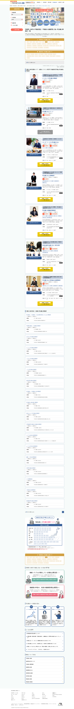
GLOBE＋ (33, 694)
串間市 (53, 557)
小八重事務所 (29, 479)
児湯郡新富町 (29, 43)
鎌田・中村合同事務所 (31, 457)
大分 (44, 539)
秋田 (42, 528)
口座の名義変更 (41, 54)
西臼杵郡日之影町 (52, 45)
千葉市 (46, 543)
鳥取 (42, 537)
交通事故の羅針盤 (44, 698)
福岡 (34, 539)
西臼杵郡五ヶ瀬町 (58, 45)
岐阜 (39, 533)
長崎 (39, 539)
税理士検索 (49, 2)
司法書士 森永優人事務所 (32, 402)
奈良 (42, 535)
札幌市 (45, 541)
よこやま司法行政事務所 (31, 446)
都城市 (50, 113)
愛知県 (45, 212)
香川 (47, 537)
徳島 (49, 537)
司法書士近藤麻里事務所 (49, 210)
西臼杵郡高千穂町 (46, 45)
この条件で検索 (16, 29)
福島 (50, 528)
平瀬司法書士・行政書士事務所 (33, 325)
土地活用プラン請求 (61, 2)
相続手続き (28, 54)
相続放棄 (32, 54)
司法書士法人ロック (47, 111)
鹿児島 (50, 539)
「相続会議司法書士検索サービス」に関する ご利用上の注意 (37, 546)
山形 (47, 528)
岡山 (37, 537)
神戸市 (51, 541)
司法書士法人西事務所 (48, 175)
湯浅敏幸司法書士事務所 (31, 500)
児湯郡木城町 (44, 43)
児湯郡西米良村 (49, 43)
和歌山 (47, 535)
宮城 (45, 528)
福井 (47, 531)
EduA (12, 695)
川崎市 (43, 543)
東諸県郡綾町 (34, 45)
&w (13, 694)
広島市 (57, 541)
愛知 (34, 533)
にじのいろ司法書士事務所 (49, 78)
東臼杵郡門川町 (29, 47)
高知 (54, 537)
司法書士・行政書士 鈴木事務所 (33, 391)
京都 (39, 535)
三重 (42, 533)
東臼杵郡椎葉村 (40, 47)
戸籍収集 (45, 54)
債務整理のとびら (24, 699)
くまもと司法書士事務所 (31, 358)
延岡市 (31, 557)
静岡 (37, 533)
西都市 (37, 557)
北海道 (35, 528)
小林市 (34, 316)
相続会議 (43, 694)
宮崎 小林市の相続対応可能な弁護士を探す (44, 579)
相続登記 (36, 54)
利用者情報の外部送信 (44, 703)
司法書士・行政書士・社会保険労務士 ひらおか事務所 (38, 314)
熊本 (42, 539)
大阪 (34, 535)
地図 (61, 125)
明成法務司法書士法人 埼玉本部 (51, 245)
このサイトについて (14, 703)
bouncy (23, 698)
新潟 (34, 531)
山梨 (37, 531)
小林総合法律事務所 (30, 490)
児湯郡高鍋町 (57, 557)
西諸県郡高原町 (40, 45)
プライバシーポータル (52, 703)
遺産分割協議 (50, 54)
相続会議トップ (39, 2)
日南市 (43, 557)
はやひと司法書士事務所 (31, 336)
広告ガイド (16, 704)
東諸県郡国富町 (29, 45)
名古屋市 (50, 212)
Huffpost (23, 695)
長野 (39, 531)
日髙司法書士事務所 (30, 468)
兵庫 (37, 535)
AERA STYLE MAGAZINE (36, 698)
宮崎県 (45, 113)
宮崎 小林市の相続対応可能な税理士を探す (44, 594)
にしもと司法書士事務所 (31, 347)
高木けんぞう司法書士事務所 (32, 413)
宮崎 (47, 539)
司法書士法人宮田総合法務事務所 (51, 280)
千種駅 (55, 212)
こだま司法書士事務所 (31, 369)
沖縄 (52, 539)
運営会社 (12, 704)
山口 (39, 537)
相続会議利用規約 (27, 703)
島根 (44, 537)
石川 (44, 531)
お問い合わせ (21, 704)
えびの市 (49, 557)
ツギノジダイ (44, 695)
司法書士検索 (55, 2)
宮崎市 (34, 338)
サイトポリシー (20, 703)
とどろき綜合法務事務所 (31, 435)
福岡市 (48, 541)
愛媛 (51, 537)
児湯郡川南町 (34, 43)
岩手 (40, 528)
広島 (34, 537)
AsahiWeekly (54, 696)
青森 (38, 528)
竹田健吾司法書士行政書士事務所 (33, 424)
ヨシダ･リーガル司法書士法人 (50, 142)
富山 (42, 531)
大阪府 (45, 177)
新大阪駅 (55, 177)
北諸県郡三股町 (55, 43)
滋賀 (44, 535)
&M (11, 694)
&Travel (16, 694)
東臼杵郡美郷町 (35, 47)
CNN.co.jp (23, 694)
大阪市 (50, 177)
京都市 (54, 541)
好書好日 (33, 695)
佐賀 (37, 539)
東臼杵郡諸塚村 (46, 47)
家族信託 (54, 54)
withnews (12, 698)
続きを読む (57, 88)
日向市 (40, 557)
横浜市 (35, 541)
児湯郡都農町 (39, 43)
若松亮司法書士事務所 (31, 380)
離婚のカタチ (13, 699)
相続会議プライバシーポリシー (35, 703)
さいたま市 (39, 543)
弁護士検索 (44, 2)
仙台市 (35, 543)
